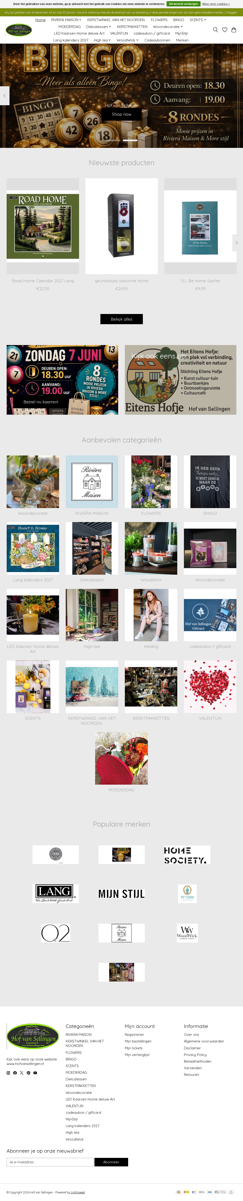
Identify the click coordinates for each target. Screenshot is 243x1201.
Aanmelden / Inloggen (223, 12)
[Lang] (55, 894)
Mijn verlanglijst (137, 1054)
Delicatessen (92, 579)
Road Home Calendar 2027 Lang (42, 280)
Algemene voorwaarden (204, 1041)
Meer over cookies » (216, 4)
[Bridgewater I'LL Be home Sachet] (200, 226)
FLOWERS (159, 20)
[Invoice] (231, 1192)
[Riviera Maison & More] (19, 29)
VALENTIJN (119, 33)
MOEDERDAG (70, 26)
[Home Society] (187, 855)
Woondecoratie (33, 513)
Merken (182, 40)
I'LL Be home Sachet (200, 280)
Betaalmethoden (197, 1061)
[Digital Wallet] (220, 1192)
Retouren (191, 1074)
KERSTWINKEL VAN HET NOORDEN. (116, 20)
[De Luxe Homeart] (121, 855)
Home (40, 20)
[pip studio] (187, 894)
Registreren (134, 1034)
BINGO (178, 20)
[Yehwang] (121, 972)
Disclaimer (192, 1048)
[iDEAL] (186, 1192)
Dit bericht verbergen (183, 4)
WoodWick (151, 579)
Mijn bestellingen (138, 1041)
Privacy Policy (195, 1054)
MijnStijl (181, 33)
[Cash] (179, 1192)
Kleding (151, 646)
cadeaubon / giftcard (152, 33)
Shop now (121, 114)
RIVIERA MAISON (91, 513)
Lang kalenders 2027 (70, 40)
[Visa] (210, 1192)
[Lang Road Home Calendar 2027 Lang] (43, 226)
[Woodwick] (187, 933)
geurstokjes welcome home (121, 280)
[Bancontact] (194, 1192)
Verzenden (193, 1068)
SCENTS (33, 718)
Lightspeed (78, 1192)
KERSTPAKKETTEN (132, 26)
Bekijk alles (121, 319)
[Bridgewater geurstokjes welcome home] (121, 226)
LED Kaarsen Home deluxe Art (79, 33)
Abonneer (111, 1162)
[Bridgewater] (55, 855)
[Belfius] (202, 1192)
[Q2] (55, 933)
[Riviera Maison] (121, 933)
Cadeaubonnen (157, 40)
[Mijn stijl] (121, 894)
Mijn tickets (134, 1048)
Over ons (191, 1034)
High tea (92, 646)
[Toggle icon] (215, 30)
